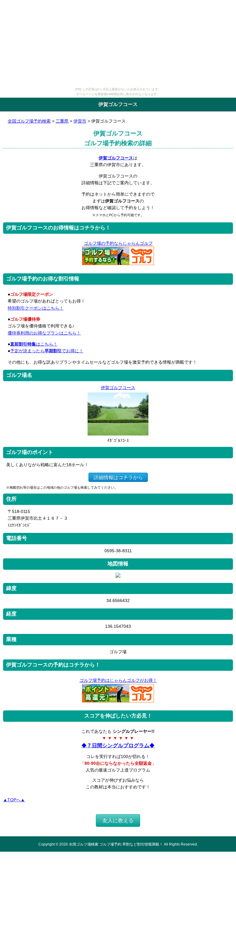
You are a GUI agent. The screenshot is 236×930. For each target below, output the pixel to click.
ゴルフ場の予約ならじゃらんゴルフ (118, 243)
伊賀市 (79, 121)
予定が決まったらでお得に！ (46, 350)
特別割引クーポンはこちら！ (36, 308)
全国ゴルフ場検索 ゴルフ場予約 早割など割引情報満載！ (116, 844)
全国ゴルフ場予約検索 (29, 121)
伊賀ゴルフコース (116, 157)
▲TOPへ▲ (14, 799)
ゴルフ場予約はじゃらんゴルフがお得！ (118, 680)
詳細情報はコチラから (118, 477)
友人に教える (118, 820)
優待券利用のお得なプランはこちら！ (44, 332)
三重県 (62, 121)
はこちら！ (33, 344)
